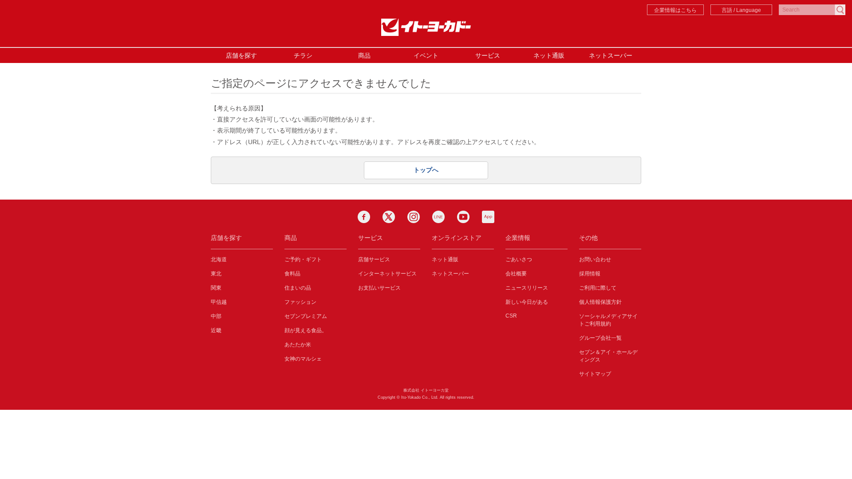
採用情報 (589, 274)
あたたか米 (297, 345)
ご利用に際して (597, 288)
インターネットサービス (387, 274)
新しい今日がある (526, 302)
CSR (511, 316)
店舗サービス (374, 259)
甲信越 (219, 302)
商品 (364, 55)
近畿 (216, 330)
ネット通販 (548, 55)
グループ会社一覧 (600, 338)
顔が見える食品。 (305, 330)
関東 (216, 288)
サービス (487, 55)
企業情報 (517, 237)
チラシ (303, 55)
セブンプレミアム (305, 316)
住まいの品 (297, 288)
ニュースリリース (526, 288)
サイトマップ (595, 374)
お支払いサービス (379, 288)
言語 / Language (741, 10)
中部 (216, 316)
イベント (426, 55)
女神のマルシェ (303, 359)
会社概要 (516, 274)
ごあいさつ (518, 259)
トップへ (426, 169)
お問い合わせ (595, 259)
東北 (216, 274)
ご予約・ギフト (303, 259)
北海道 (219, 259)
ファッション (300, 302)
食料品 (292, 274)
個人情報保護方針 (600, 302)
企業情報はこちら (675, 10)
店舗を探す (241, 55)
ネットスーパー (610, 55)
